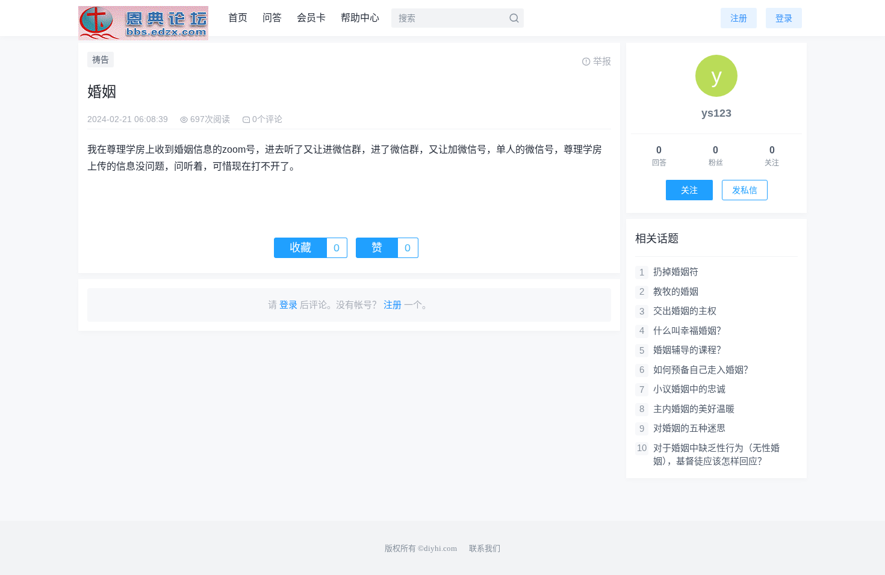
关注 (689, 190)
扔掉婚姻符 (675, 271)
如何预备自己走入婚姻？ (703, 369)
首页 (237, 18)
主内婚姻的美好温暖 (693, 409)
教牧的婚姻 (675, 291)
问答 (272, 18)
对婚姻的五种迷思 (689, 428)
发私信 (744, 190)
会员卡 (311, 18)
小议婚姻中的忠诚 (689, 389)
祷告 (100, 59)
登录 (783, 18)
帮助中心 (360, 18)
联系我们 (484, 548)
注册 (738, 18)
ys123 (716, 113)
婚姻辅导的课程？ (689, 350)
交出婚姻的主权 (684, 311)
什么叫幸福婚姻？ (689, 330)
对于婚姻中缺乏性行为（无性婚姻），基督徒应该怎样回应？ (716, 455)
